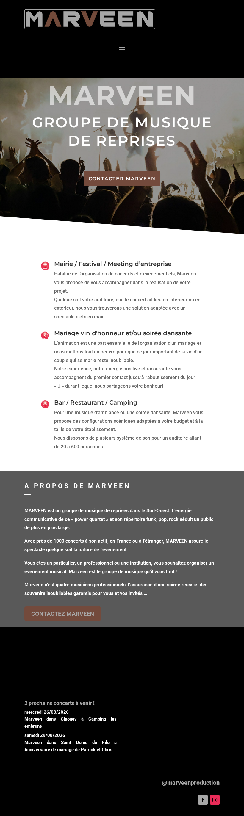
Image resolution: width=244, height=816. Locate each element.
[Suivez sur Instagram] (215, 800)
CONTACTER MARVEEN (122, 178)
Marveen (33, 719)
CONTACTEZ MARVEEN (62, 613)
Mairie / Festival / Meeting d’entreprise (112, 263)
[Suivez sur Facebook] (203, 800)
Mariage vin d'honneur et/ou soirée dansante (123, 333)
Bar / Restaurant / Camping (95, 402)
